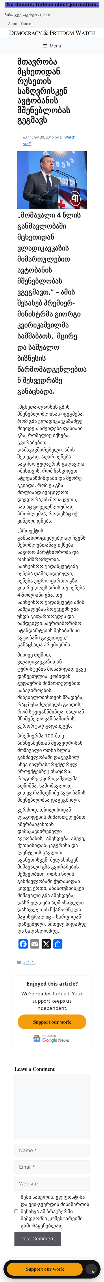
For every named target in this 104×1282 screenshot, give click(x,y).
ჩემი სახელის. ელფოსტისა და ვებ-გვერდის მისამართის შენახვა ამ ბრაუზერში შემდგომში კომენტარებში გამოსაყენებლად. (55, 1211)
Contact (26, 24)
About (12, 24)
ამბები (29, 962)
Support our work (52, 1021)
